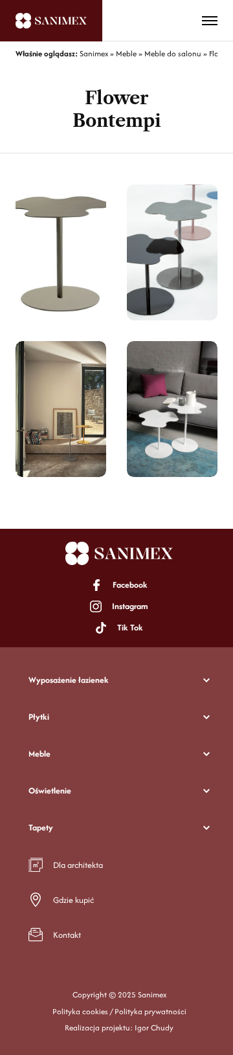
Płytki (38, 717)
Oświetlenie (49, 790)
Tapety (40, 827)
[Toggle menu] (209, 20)
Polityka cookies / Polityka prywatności (119, 1011)
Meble (39, 754)
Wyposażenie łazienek (68, 680)
